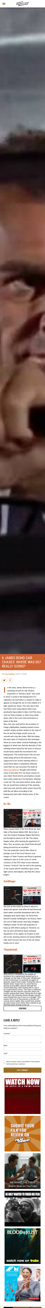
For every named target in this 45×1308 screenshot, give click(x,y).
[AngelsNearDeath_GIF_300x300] (23, 1079)
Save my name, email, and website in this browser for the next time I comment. (23, 1063)
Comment (7, 1033)
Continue (22, 1008)
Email (6, 1053)
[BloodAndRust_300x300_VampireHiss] (23, 1229)
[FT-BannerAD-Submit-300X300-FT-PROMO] (23, 1116)
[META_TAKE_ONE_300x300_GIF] (23, 1191)
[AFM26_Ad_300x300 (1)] (23, 1266)
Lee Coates (10, 674)
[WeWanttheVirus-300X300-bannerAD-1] (23, 1154)
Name (6, 1045)
